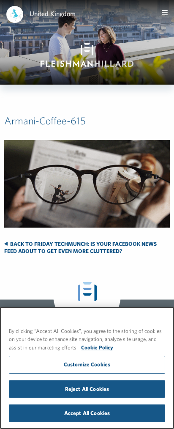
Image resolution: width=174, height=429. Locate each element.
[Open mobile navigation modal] (165, 12)
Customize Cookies (87, 364)
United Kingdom (53, 13)
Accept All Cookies (87, 413)
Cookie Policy (97, 347)
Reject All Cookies (87, 389)
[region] (87, 368)
